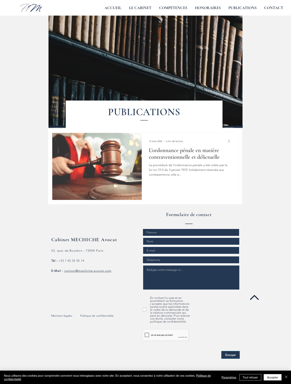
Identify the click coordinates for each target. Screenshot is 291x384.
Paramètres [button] (229, 377)
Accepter (272, 377)
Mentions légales (61, 315)
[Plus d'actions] (230, 141)
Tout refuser (250, 377)
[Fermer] (286, 377)
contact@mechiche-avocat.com (87, 271)
